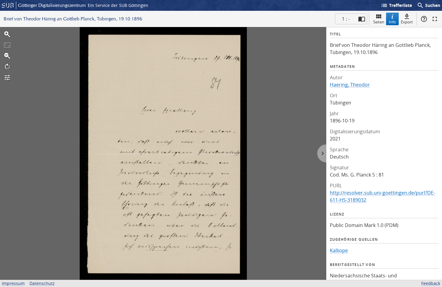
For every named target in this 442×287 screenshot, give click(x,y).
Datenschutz (42, 283)
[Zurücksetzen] (7, 45)
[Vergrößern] (7, 34)
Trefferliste (396, 5)
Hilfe (424, 19)
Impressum (13, 283)
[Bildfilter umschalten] (7, 77)
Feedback (430, 283)
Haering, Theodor (350, 84)
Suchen (428, 5)
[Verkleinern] (7, 55)
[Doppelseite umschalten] (361, 19)
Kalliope (339, 250)
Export (407, 22)
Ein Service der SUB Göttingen (118, 5)
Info (392, 22)
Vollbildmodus (434, 19)
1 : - (346, 19)
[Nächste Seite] (321, 153)
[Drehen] (7, 66)
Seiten (378, 22)
